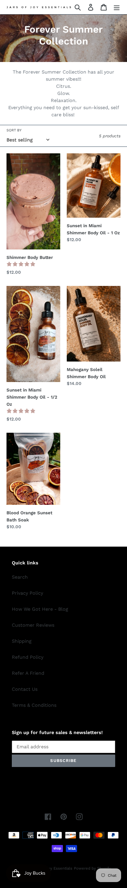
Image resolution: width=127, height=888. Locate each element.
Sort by (14, 130)
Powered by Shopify (92, 868)
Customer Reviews (33, 625)
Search (20, 577)
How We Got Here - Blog (40, 609)
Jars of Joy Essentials (52, 868)
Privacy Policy (27, 593)
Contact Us (25, 689)
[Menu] (116, 7)
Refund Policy (27, 657)
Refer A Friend (28, 673)
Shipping (22, 641)
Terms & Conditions (34, 705)
